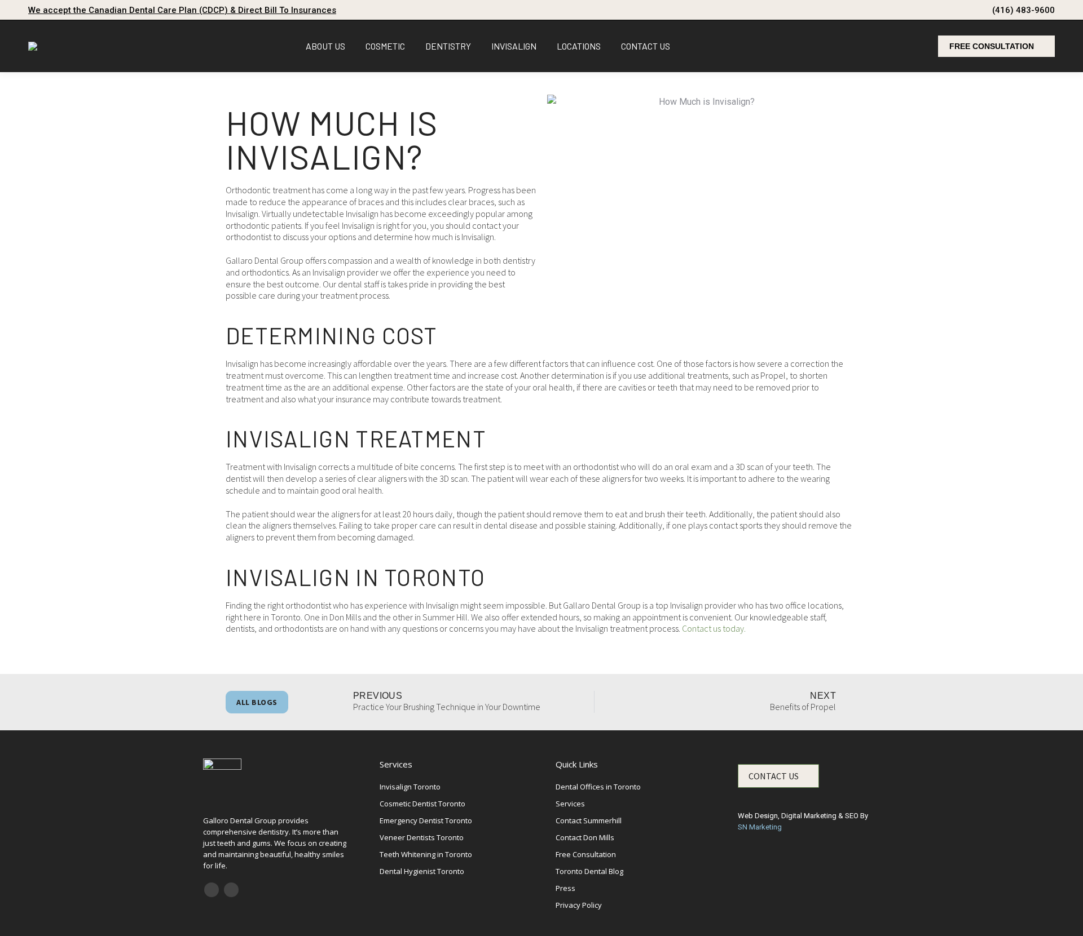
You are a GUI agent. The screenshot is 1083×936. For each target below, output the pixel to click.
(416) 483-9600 (1023, 10)
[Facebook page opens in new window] (211, 889)
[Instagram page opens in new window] (231, 889)
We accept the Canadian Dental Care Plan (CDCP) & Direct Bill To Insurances (182, 10)
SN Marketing (760, 827)
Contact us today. (714, 628)
